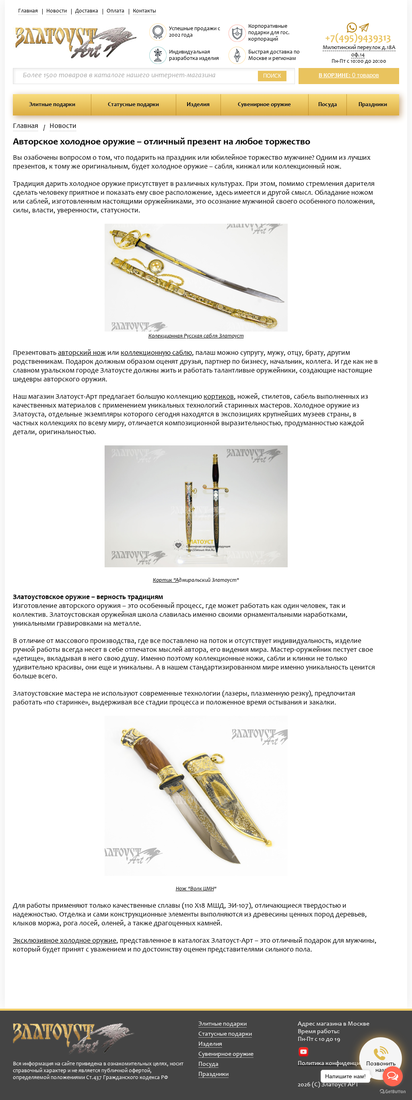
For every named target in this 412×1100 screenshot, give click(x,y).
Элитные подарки (52, 105)
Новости (56, 11)
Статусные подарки (133, 105)
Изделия (198, 105)
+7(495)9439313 (358, 38)
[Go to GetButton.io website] (393, 1091)
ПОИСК (272, 76)
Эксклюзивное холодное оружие (64, 941)
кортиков (219, 397)
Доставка (86, 11)
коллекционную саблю (156, 353)
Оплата (115, 11)
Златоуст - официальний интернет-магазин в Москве (73, 1038)
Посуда (327, 105)
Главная (28, 11)
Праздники (372, 105)
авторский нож (82, 353)
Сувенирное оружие (264, 105)
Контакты (144, 11)
